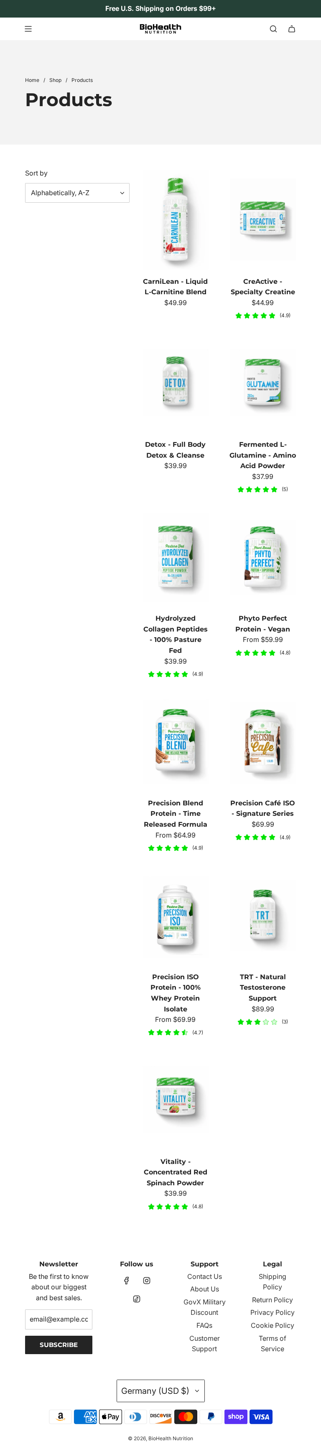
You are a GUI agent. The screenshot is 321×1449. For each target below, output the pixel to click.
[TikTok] (136, 1299)
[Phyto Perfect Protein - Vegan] (262, 557)
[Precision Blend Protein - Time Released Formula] (175, 741)
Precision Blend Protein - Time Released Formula (175, 813)
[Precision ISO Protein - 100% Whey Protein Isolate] (175, 915)
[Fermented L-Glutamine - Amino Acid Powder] (262, 383)
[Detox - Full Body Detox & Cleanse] (175, 383)
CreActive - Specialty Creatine (263, 287)
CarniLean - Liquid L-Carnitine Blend (175, 287)
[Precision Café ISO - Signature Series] (262, 741)
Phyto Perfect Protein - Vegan (262, 623)
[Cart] (292, 29)
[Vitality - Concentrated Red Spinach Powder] (175, 1100)
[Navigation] (28, 29)
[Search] (273, 29)
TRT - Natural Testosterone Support (263, 987)
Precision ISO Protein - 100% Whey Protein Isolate (175, 993)
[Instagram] (147, 1280)
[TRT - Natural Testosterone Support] (262, 915)
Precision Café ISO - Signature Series (262, 808)
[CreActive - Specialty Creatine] (262, 220)
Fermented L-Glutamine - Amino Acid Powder (262, 455)
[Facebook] (126, 1280)
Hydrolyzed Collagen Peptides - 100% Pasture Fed (175, 634)
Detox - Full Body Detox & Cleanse (175, 450)
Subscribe (59, 1345)
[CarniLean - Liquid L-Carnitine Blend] (175, 220)
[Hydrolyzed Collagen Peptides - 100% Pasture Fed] (175, 557)
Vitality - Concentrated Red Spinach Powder (175, 1172)
